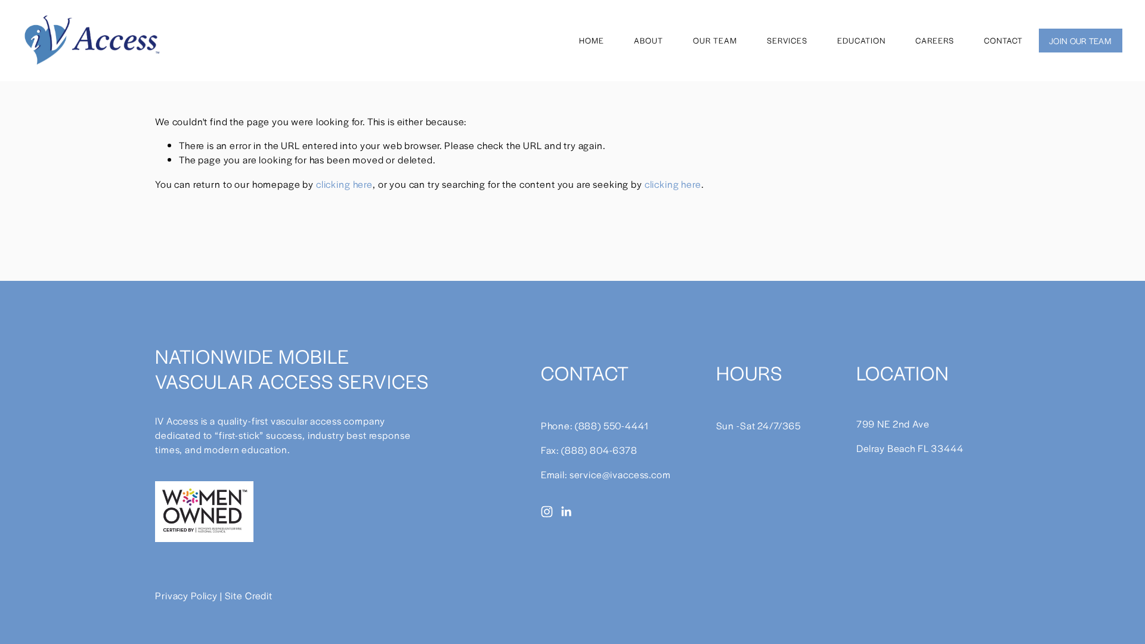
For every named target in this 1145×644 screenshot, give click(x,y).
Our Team (715, 40)
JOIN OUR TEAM (1080, 41)
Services (787, 40)
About (648, 40)
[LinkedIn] (566, 512)
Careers (934, 40)
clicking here (344, 184)
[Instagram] (547, 512)
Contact (1003, 40)
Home (591, 40)
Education (861, 40)
